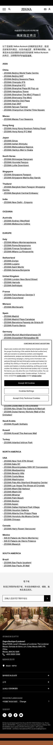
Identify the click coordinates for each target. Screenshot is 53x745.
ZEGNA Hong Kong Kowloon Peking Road (25, 128)
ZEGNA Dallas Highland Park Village (22, 507)
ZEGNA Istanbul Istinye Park (18, 442)
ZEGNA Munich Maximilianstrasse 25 (22, 334)
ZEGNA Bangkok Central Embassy (21, 193)
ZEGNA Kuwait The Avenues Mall (20, 433)
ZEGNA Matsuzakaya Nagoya (18, 146)
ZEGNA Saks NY (12, 464)
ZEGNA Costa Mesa (14, 476)
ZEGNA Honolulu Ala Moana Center (21, 516)
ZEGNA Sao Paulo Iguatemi (17, 562)
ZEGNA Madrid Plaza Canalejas (19, 319)
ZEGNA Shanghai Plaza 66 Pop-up (21, 88)
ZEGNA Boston (11, 501)
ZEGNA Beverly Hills (14, 473)
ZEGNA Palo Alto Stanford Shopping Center (26, 482)
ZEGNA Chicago (12, 519)
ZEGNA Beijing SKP (14, 76)
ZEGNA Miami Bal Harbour (17, 488)
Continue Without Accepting (37, 343)
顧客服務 (27, 55)
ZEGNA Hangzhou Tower (16, 91)
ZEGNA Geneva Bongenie (17, 270)
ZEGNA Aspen (11, 504)
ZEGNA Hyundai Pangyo (16, 162)
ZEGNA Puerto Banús (15, 325)
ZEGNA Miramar (12, 494)
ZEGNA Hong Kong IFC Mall (18, 131)
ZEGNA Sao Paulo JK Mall (16, 565)
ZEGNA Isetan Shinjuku (16, 143)
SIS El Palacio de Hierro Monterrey (21, 538)
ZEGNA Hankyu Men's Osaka (18, 150)
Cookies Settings (26, 391)
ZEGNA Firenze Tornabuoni (17, 248)
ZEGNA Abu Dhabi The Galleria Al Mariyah (24, 408)
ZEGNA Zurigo (11, 260)
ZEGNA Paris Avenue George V (19, 294)
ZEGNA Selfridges (13, 285)
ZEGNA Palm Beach (14, 497)
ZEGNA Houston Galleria (16, 510)
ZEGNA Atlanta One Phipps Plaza (20, 513)
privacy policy (36, 376)
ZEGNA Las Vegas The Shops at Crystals (24, 485)
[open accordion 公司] (48, 682)
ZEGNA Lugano (12, 263)
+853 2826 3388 (13, 654)
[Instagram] (10, 715)
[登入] (49, 9)
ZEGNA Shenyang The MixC (18, 97)
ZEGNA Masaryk (12, 544)
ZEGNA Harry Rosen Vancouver (20, 528)
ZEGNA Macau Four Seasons (18, 119)
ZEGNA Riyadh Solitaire (16, 424)
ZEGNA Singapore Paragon (17, 174)
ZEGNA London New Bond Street (20, 279)
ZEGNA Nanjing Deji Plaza (17, 100)
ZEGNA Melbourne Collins (17, 223)
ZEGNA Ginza (11, 140)
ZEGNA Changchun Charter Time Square (24, 110)
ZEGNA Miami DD (12, 491)
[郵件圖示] (45, 9)
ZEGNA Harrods (12, 282)
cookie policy (21, 376)
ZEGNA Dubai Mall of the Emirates (21, 405)
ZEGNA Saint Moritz (14, 267)
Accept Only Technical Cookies (26, 398)
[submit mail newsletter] (47, 598)
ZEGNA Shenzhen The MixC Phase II (22, 94)
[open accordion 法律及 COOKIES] (48, 688)
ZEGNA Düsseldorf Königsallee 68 (21, 337)
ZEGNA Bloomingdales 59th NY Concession (26, 467)
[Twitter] (4, 715)
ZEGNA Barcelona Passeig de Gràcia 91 (23, 322)
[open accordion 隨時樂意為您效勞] (48, 675)
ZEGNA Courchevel (13, 297)
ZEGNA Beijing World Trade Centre (21, 73)
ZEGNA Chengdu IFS (14, 82)
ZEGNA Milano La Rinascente (18, 251)
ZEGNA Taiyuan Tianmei (16, 106)
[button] (10, 9)
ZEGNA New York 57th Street (18, 461)
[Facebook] (15, 715)
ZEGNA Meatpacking (14, 470)
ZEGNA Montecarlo (13, 307)
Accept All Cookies (26, 383)
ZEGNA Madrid (11, 316)
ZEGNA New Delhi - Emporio (18, 202)
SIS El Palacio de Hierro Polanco (20, 541)
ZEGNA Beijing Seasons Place (19, 79)
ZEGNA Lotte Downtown (16, 165)
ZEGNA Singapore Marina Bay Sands (22, 177)
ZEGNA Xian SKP (12, 103)
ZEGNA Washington (14, 479)
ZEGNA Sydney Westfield (17, 220)
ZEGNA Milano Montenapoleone (20, 242)
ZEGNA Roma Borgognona (17, 245)
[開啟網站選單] (4, 9)
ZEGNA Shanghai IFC (14, 85)
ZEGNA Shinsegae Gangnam (18, 159)
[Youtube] (21, 715)
